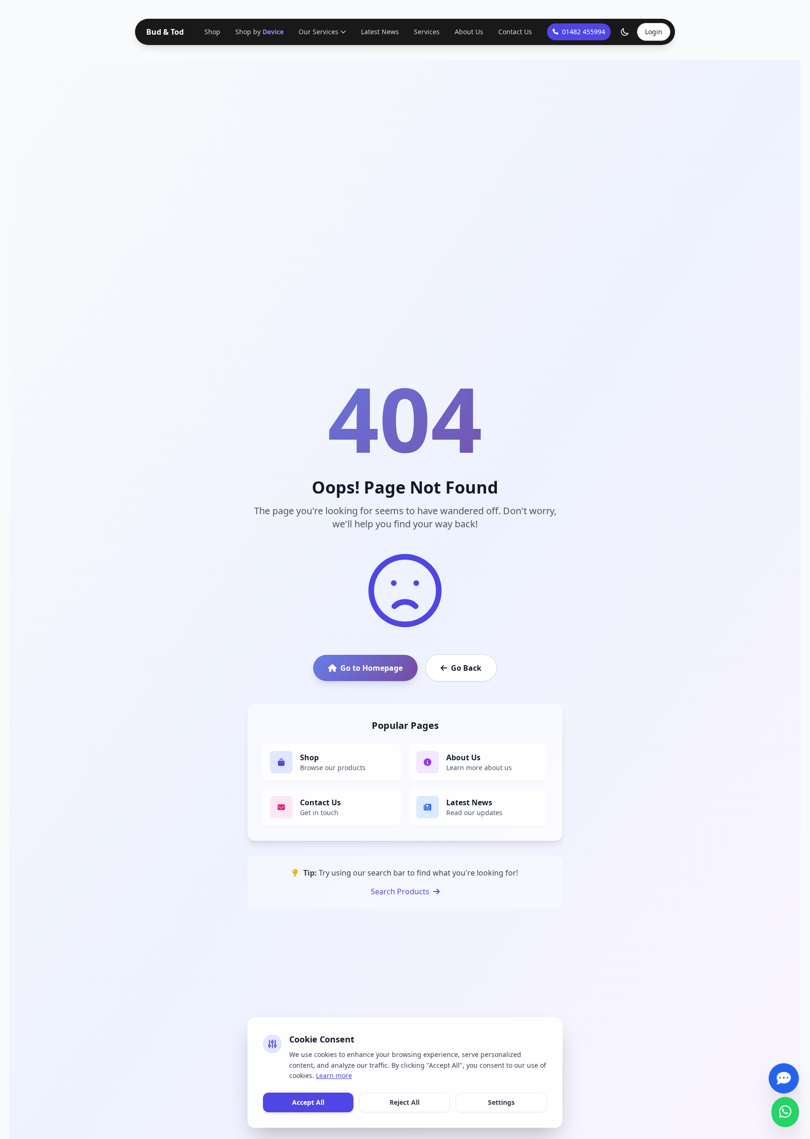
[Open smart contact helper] (783, 1072)
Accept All (308, 1102)
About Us (468, 31)
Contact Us (514, 31)
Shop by (259, 31)
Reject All (405, 1102)
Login (653, 31)
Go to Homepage (371, 668)
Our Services (318, 31)
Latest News (379, 31)
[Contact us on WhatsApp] (785, 1106)
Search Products (400, 891)
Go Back (466, 668)
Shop (213, 31)
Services (426, 31)
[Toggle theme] (624, 31)
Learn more (334, 1075)
